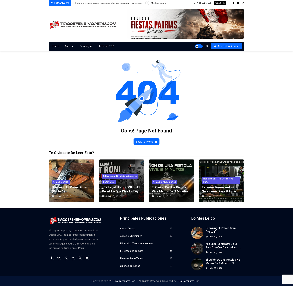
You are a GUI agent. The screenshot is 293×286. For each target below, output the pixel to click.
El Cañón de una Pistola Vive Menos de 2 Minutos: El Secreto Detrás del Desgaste (223, 263)
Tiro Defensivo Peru (124, 280)
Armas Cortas (60, 182)
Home (55, 46)
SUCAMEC (108, 182)
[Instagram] (243, 3)
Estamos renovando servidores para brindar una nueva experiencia (219, 191)
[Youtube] (238, 3)
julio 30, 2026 (63, 196)
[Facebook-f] (233, 3)
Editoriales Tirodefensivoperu (120, 176)
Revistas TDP (106, 46)
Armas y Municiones (164, 182)
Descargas (86, 46)
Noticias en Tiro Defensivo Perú (218, 180)
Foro (68, 46)
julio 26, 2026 (163, 196)
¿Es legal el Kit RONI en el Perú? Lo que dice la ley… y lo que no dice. (121, 191)
